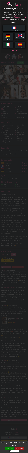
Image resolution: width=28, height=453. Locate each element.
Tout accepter (9, 448)
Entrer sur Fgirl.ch (14, 30)
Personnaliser (14, 451)
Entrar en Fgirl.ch (20, 46)
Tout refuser (19, 448)
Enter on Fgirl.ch (20, 37)
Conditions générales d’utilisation (17, 16)
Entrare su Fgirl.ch (8, 46)
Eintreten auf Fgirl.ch (8, 38)
